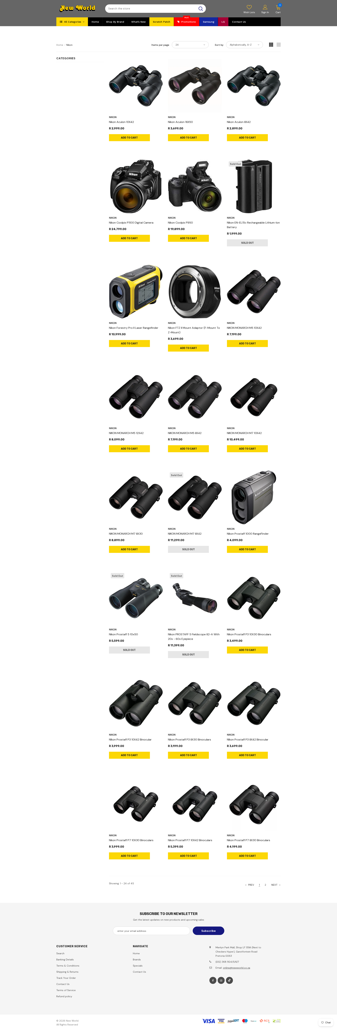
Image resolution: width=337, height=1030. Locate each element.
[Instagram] (221, 980)
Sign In (265, 12)
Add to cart (129, 137)
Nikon (69, 44)
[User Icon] (265, 7)
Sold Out (247, 242)
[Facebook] (212, 980)
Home (59, 44)
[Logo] (78, 8)
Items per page (160, 44)
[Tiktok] (229, 980)
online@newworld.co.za (236, 967)
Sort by (219, 44)
